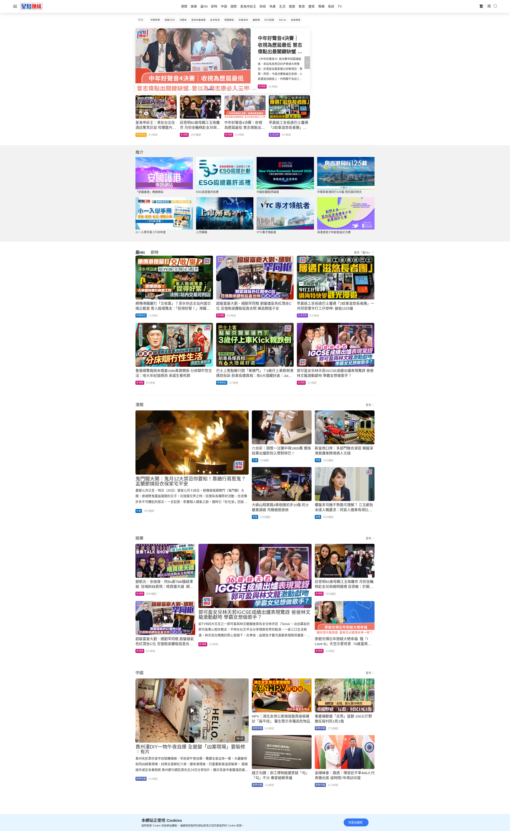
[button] (307, 62)
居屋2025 (170, 20)
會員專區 (295, 20)
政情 (272, 135)
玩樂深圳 (243, 20)
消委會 (183, 20)
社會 (138, 511)
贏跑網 (256, 20)
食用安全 (230, 135)
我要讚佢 (229, 20)
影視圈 (220, 315)
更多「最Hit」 (362, 252)
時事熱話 (185, 135)
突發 (318, 460)
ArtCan (282, 20)
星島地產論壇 (198, 20)
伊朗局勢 (155, 20)
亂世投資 (215, 20)
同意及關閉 (355, 822)
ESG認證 (269, 20)
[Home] (31, 6)
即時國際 (141, 135)
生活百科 (302, 315)
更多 (368, 404)
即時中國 (141, 779)
